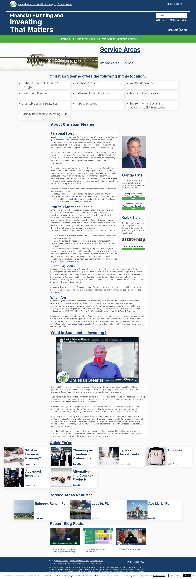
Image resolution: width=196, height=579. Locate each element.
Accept (187, 576)
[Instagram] (174, 4)
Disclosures (74, 561)
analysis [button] (122, 416)
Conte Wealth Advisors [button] (80, 563)
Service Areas (84, 561)
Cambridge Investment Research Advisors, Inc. (123, 567)
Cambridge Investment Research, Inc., (125, 569)
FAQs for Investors (96, 561)
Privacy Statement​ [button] (95, 563)
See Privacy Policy (159, 576)
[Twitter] (177, 4)
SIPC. (67, 571)
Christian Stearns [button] (62, 561)
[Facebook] (168, 4)
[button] (177, 30)
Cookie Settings (175, 576)
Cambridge (73, 571)
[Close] (193, 575)
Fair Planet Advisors (87, 571)
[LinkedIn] (171, 4)
